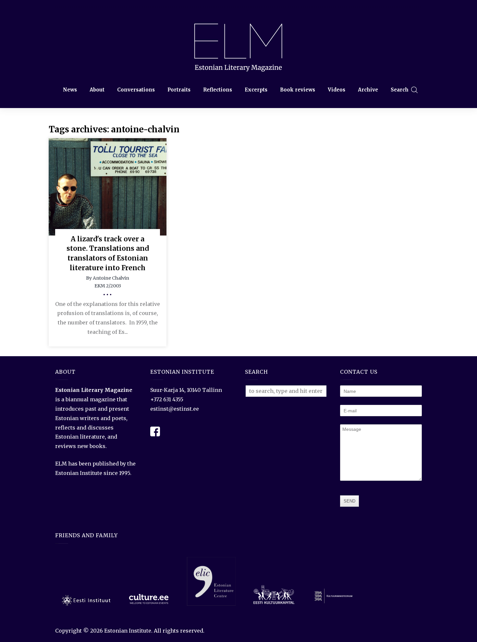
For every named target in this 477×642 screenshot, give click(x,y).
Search (400, 90)
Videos (336, 90)
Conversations (136, 90)
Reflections (217, 90)
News (70, 90)
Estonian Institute (127, 630)
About (97, 90)
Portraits (178, 90)
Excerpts (256, 90)
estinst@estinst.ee (174, 409)
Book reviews (297, 90)
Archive (368, 90)
